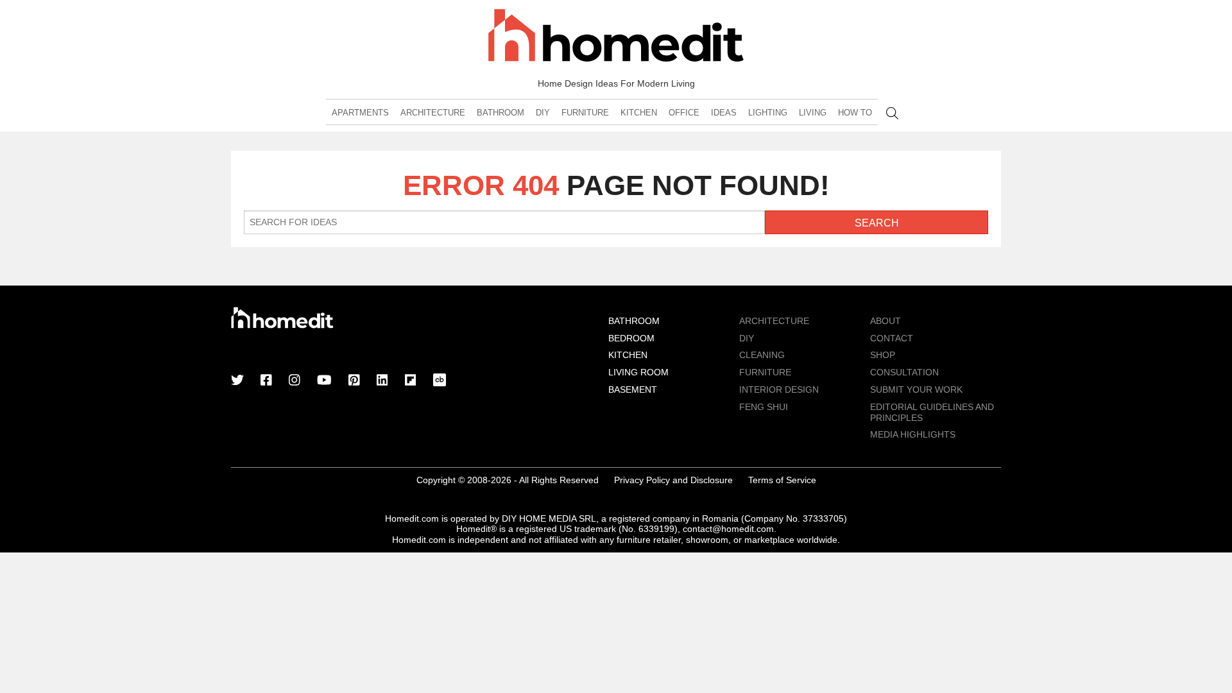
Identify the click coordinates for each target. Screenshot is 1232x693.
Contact (891, 338)
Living (812, 112)
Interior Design (779, 389)
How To (855, 112)
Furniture (585, 112)
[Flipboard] (410, 381)
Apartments (360, 112)
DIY (543, 112)
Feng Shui (763, 407)
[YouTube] (324, 381)
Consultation (904, 372)
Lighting (767, 112)
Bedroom (631, 338)
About (885, 321)
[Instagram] (294, 381)
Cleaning (762, 355)
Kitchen (638, 112)
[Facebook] (266, 381)
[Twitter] (237, 381)
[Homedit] (616, 37)
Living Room (638, 372)
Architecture (432, 112)
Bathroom (500, 112)
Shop (882, 355)
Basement (632, 389)
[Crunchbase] (439, 381)
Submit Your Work (916, 389)
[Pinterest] (354, 381)
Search (892, 113)
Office (684, 112)
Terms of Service (782, 480)
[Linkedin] (382, 381)
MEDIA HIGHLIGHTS (912, 434)
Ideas (724, 112)
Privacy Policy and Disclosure (673, 480)
